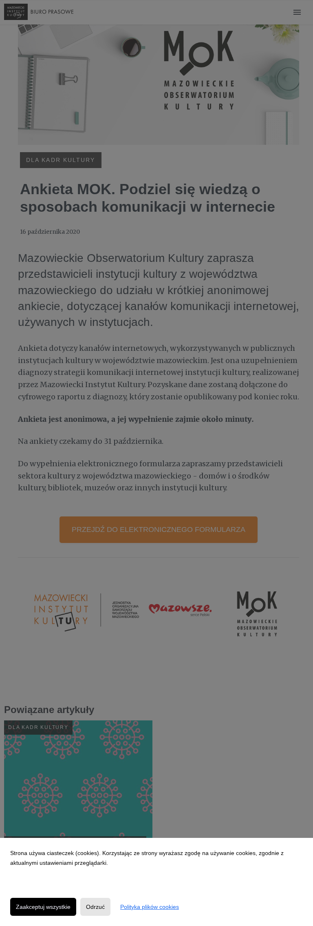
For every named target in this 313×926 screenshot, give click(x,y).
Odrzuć (95, 907)
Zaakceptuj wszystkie (43, 907)
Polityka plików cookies (149, 907)
